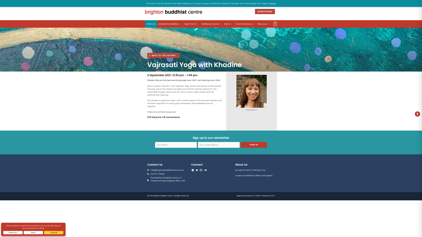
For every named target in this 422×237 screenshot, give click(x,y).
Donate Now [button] (265, 11)
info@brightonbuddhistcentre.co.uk (167, 170)
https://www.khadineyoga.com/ (161, 112)
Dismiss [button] (272, 3)
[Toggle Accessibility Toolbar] (417, 114)
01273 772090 (158, 174)
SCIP (273, 196)
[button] (254, 145)
